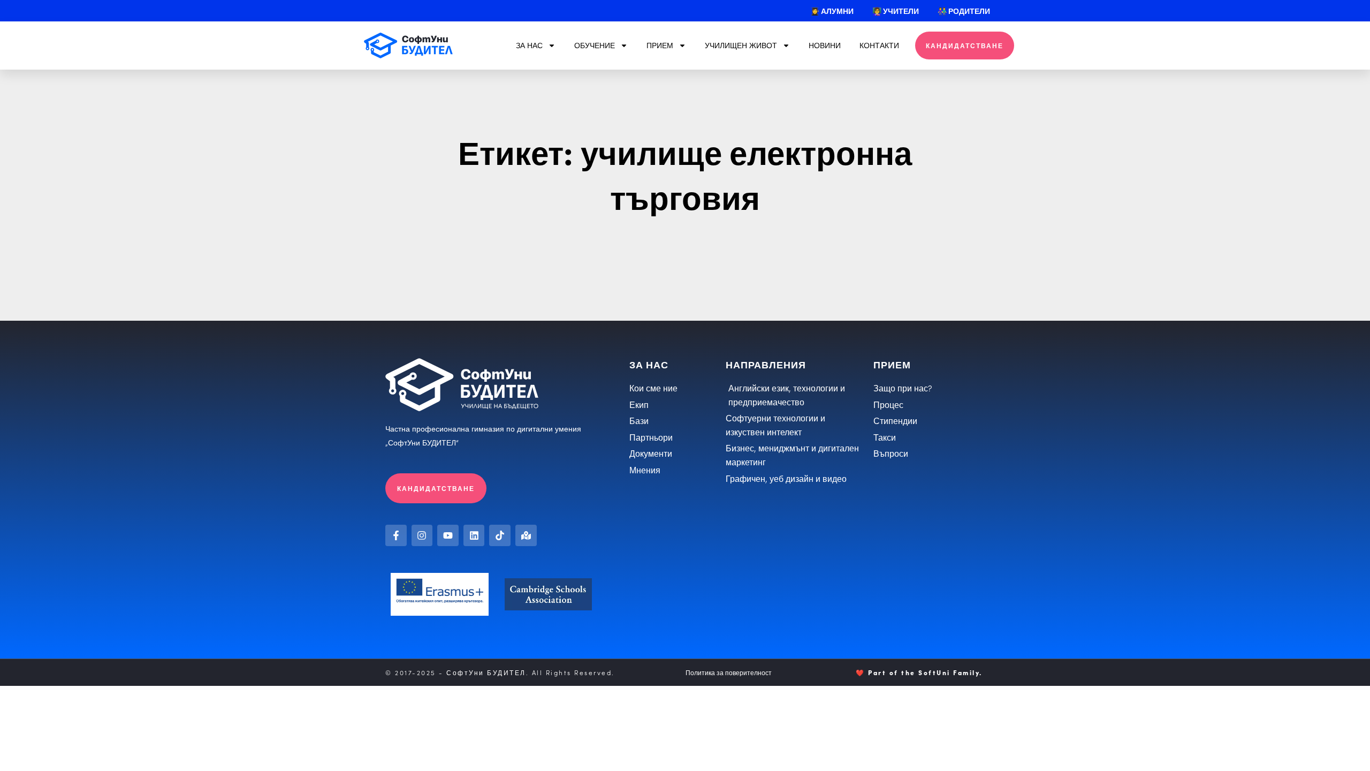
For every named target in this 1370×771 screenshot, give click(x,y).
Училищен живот (741, 45)
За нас (529, 45)
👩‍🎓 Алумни (832, 10)
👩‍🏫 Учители (895, 10)
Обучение (594, 45)
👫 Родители (964, 10)
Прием (659, 45)
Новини (825, 45)
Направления (766, 364)
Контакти (879, 45)
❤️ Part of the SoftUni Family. (919, 672)
